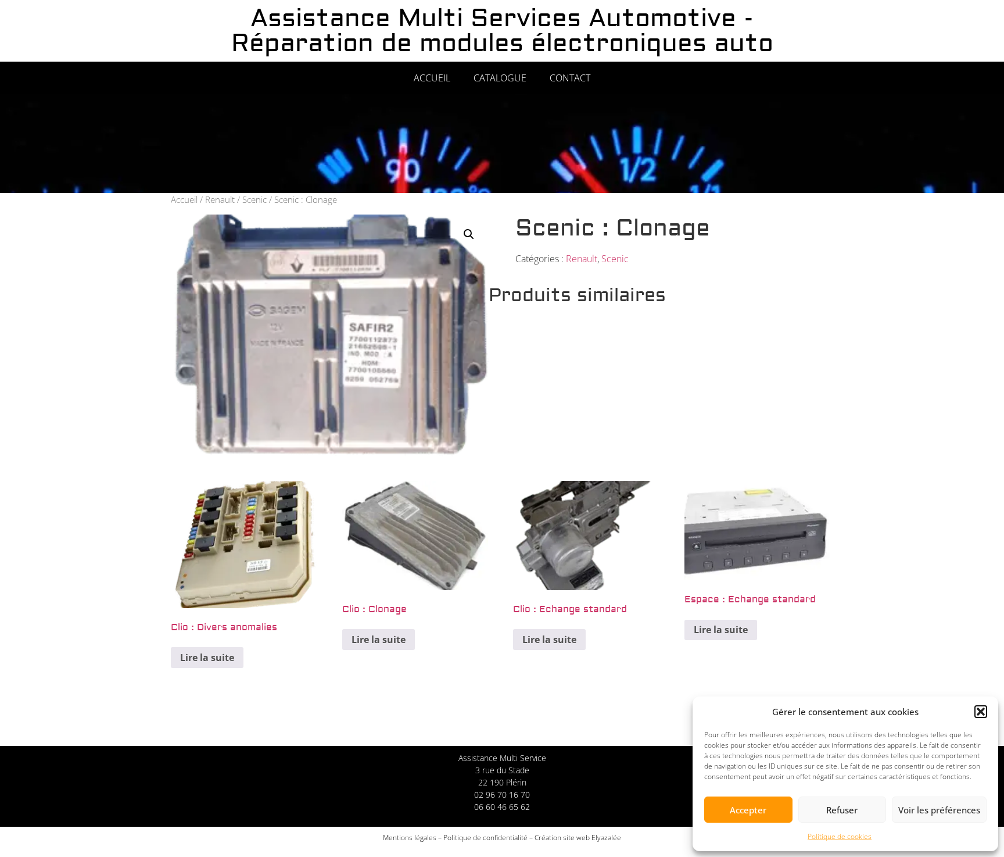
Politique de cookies (840, 836)
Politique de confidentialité (485, 837)
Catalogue (500, 78)
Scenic (254, 199)
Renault (220, 199)
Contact (570, 78)
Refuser (842, 810)
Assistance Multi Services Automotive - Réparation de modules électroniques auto (502, 31)
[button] (981, 711)
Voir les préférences (939, 810)
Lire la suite (207, 657)
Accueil (432, 78)
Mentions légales (409, 837)
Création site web (562, 837)
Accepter (748, 810)
